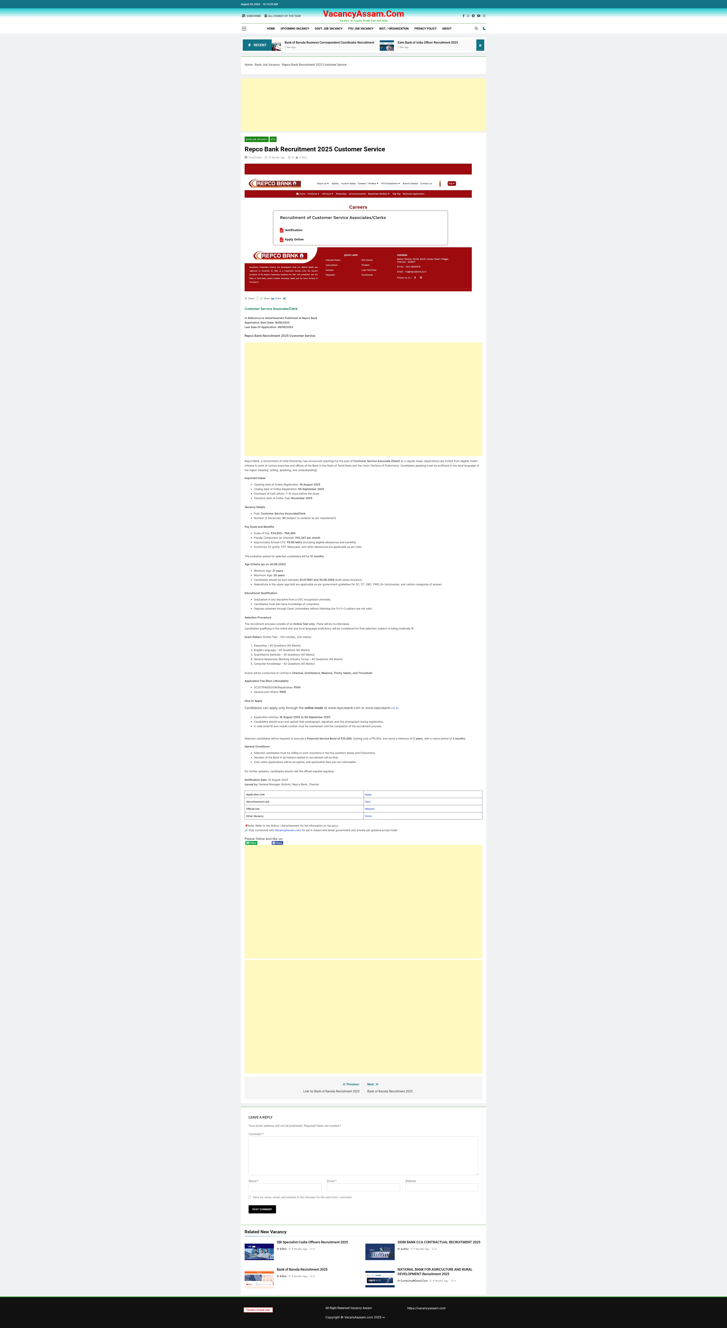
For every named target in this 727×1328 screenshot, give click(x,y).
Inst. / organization (394, 28)
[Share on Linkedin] (276, 298)
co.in (395, 708)
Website (369, 808)
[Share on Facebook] (249, 298)
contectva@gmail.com (414, 1281)
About (447, 28)
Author (405, 1249)
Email (332, 1181)
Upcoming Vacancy (295, 28)
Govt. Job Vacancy (328, 28)
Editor (283, 1249)
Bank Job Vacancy (267, 64)
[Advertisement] (354, 104)
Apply (368, 794)
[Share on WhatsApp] (265, 298)
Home (271, 28)
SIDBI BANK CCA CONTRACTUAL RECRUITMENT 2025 (439, 1242)
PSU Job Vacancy (361, 28)
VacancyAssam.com (363, 14)
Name (254, 1181)
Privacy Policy (425, 28)
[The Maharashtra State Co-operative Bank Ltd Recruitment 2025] (389, 47)
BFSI (273, 139)
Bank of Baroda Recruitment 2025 (302, 1269)
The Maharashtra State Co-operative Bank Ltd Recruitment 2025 (443, 42)
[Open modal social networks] (284, 298)
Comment (256, 1134)
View (368, 801)
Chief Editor (255, 157)
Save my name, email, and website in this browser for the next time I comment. (302, 1197)
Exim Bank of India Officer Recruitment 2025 (346, 42)
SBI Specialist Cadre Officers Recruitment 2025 (312, 1242)
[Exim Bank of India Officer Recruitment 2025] (305, 47)
